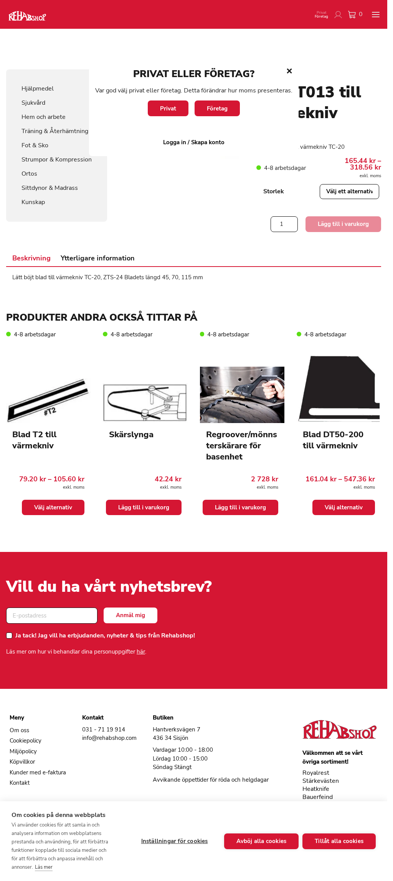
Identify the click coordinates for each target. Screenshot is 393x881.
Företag (217, 108)
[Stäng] (289, 71)
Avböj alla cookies (261, 841)
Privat (168, 108)
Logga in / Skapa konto (194, 142)
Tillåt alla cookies (339, 841)
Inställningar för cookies (174, 841)
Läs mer (44, 867)
